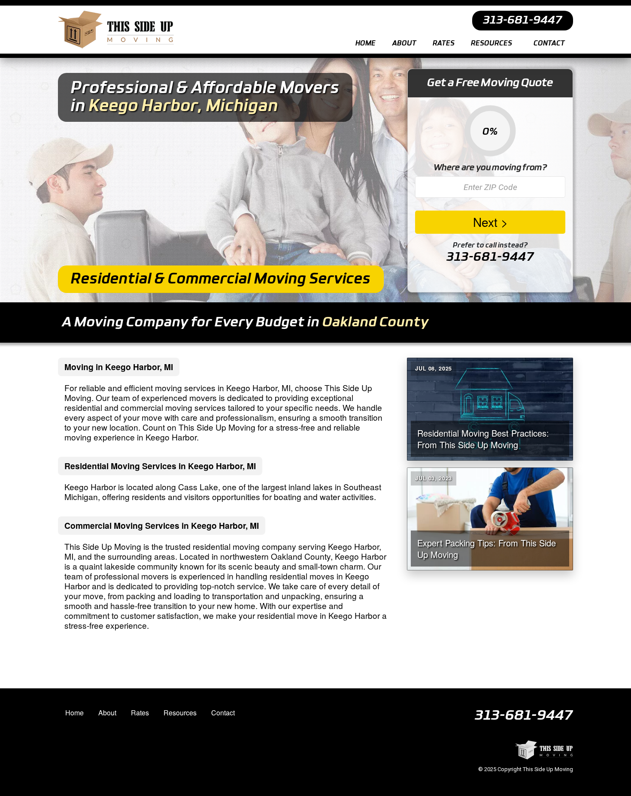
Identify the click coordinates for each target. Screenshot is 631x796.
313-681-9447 (490, 257)
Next (485, 221)
